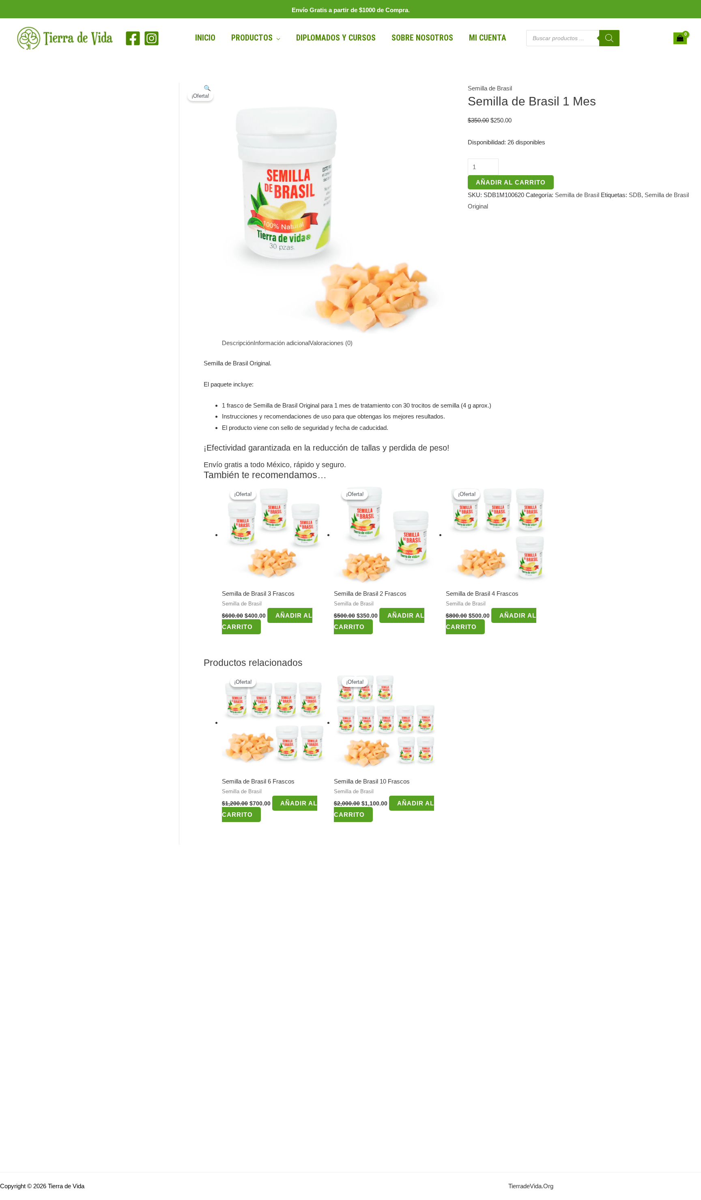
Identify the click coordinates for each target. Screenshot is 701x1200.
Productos (252, 38)
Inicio (205, 38)
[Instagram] (151, 38)
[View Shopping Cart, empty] (680, 38)
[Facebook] (133, 38)
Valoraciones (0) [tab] (331, 342)
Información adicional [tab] (282, 342)
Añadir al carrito (511, 182)
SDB (635, 194)
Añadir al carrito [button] (267, 621)
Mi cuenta (487, 38)
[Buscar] (609, 38)
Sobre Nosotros (422, 38)
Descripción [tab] (238, 342)
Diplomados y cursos (336, 38)
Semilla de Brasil (490, 88)
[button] (207, 88)
